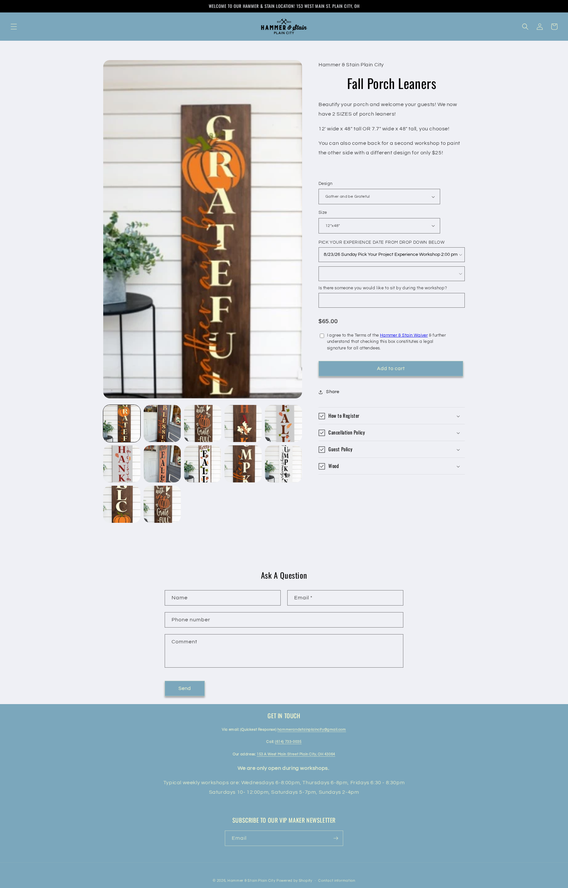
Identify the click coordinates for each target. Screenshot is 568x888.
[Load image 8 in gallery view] (202, 463)
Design (325, 183)
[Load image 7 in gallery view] (162, 463)
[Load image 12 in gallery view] (162, 504)
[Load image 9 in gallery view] (243, 463)
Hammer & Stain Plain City (251, 880)
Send (184, 688)
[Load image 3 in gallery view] (202, 423)
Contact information (336, 880)
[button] (14, 26)
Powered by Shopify (294, 880)
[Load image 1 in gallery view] (121, 423)
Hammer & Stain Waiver (404, 335)
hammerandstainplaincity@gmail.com (311, 729)
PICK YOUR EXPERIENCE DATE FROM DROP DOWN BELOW (382, 242)
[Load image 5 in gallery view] (283, 423)
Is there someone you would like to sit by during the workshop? (383, 288)
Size (323, 212)
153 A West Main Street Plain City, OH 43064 (296, 754)
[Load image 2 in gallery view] (162, 423)
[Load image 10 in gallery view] (283, 463)
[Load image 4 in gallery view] (243, 423)
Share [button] (333, 391)
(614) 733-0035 (288, 742)
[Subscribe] (335, 838)
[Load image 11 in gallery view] (121, 504)
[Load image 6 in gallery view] (121, 463)
